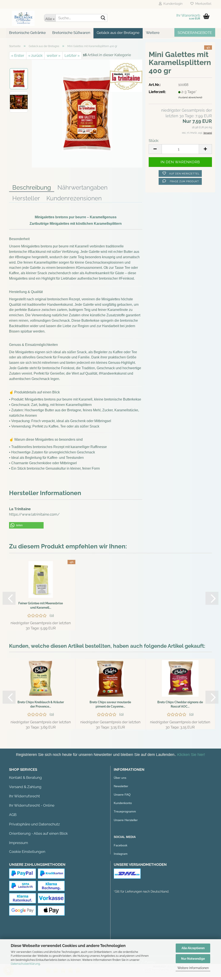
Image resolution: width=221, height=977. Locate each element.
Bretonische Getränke (27, 32)
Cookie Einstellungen (27, 851)
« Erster (17, 55)
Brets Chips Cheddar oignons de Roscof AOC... (180, 704)
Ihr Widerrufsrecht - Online (31, 805)
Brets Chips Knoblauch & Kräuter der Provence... (40, 704)
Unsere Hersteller (126, 820)
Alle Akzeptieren (193, 948)
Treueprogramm (125, 811)
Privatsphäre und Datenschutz (34, 824)
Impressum (18, 843)
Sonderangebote (195, 32)
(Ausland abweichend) (190, 97)
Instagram (121, 853)
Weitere (152, 32)
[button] (26, 525)
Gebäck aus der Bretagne (118, 32)
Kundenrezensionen (74, 198)
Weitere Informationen (193, 968)
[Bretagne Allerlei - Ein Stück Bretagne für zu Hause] (23, 18)
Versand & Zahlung (25, 787)
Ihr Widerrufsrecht (24, 796)
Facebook (120, 845)
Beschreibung (31, 187)
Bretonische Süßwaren (71, 32)
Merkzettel (202, 4)
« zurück (35, 55)
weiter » (53, 55)
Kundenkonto (123, 803)
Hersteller (26, 198)
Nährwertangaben (82, 187)
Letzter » (72, 55)
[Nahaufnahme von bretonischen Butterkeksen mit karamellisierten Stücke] (87, 113)
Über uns (120, 777)
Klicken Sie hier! (191, 754)
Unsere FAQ (122, 794)
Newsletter (121, 786)
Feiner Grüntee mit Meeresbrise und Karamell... (40, 605)
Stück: (154, 140)
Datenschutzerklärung (25, 963)
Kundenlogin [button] (172, 4)
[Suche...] (103, 18)
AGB (12, 814)
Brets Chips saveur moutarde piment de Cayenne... (110, 704)
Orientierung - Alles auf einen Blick (38, 833)
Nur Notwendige (193, 958)
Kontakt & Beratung (25, 777)
